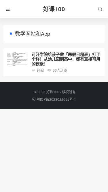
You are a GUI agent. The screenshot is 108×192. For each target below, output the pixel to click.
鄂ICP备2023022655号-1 (56, 99)
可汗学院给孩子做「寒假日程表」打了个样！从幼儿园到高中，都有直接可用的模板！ (66, 59)
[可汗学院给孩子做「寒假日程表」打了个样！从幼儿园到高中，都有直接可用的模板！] (17, 59)
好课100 (52, 91)
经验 (40, 70)
